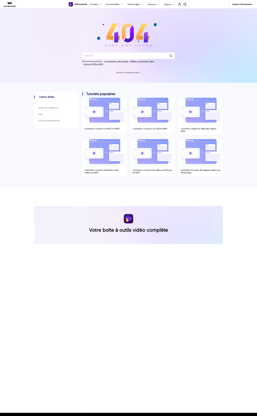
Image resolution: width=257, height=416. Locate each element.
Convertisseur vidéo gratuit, (116, 61)
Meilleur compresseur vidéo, (142, 61)
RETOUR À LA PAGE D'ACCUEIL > (128, 73)
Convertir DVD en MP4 (93, 64)
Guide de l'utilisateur (48, 107)
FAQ (40, 114)
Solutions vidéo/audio (49, 120)
